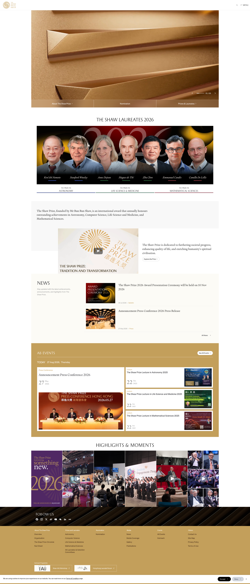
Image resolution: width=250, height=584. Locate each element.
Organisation (39, 538)
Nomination (125, 103)
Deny (236, 579)
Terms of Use (193, 546)
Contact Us (192, 534)
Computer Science (72, 538)
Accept (222, 579)
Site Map (191, 538)
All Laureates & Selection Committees (75, 551)
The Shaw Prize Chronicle (44, 542)
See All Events (204, 353)
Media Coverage (133, 538)
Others (190, 530)
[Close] (246, 579)
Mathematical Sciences (74, 546)
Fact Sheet (38, 546)
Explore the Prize (150, 259)
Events (160, 530)
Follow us (45, 514)
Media (129, 530)
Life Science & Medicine (74, 542)
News (129, 534)
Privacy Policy (193, 542)
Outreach (161, 538)
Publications (131, 546)
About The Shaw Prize (42, 530)
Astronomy (69, 534)
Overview (38, 534)
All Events (161, 534)
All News (205, 335)
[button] (98, 251)
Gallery (129, 542)
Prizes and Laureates (72, 530)
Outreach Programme (41, 563)
